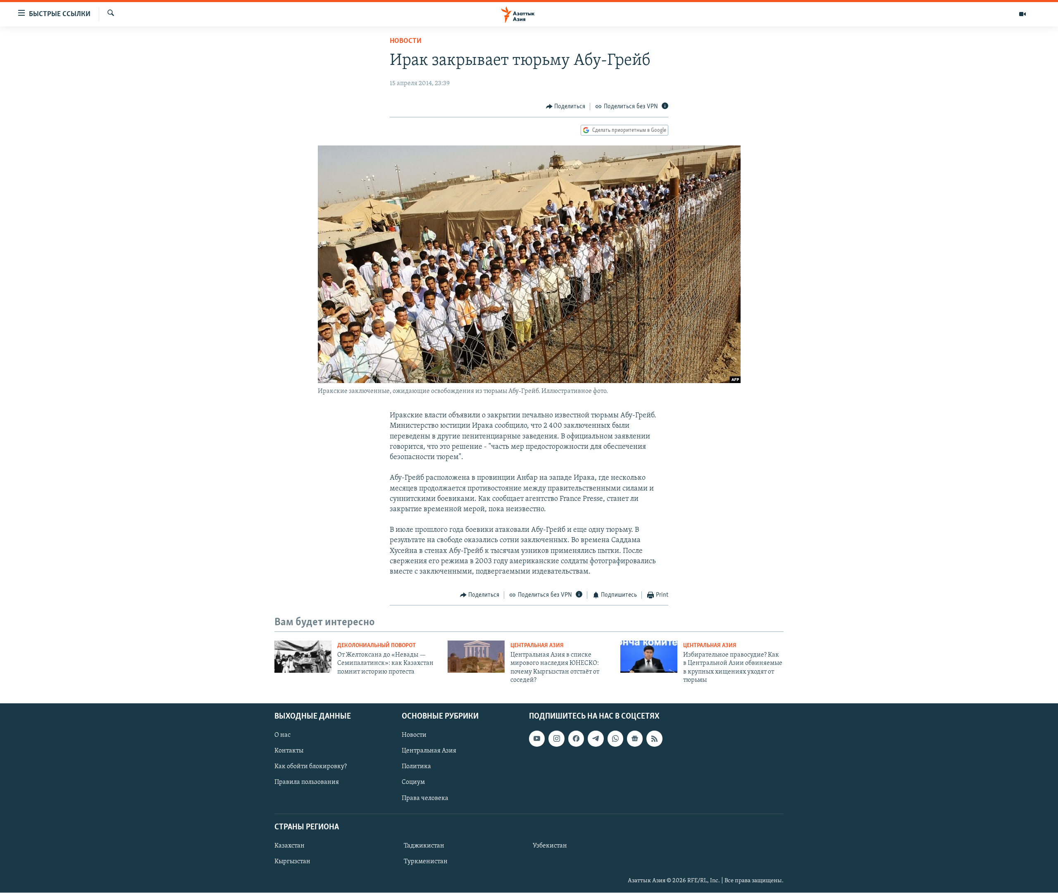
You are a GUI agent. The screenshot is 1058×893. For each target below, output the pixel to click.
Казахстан (289, 846)
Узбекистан (550, 846)
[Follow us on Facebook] (576, 739)
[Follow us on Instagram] (556, 739)
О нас (282, 735)
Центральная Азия (537, 646)
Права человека (425, 798)
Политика (416, 767)
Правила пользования (306, 782)
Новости (406, 41)
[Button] (566, 106)
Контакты (288, 751)
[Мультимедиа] (1022, 14)
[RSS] (654, 739)
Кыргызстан (292, 861)
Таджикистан (424, 846)
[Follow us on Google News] (635, 739)
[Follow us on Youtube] (537, 739)
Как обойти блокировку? (310, 767)
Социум (413, 782)
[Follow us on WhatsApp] (615, 739)
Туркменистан (426, 861)
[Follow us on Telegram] (595, 739)
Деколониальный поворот (376, 646)
